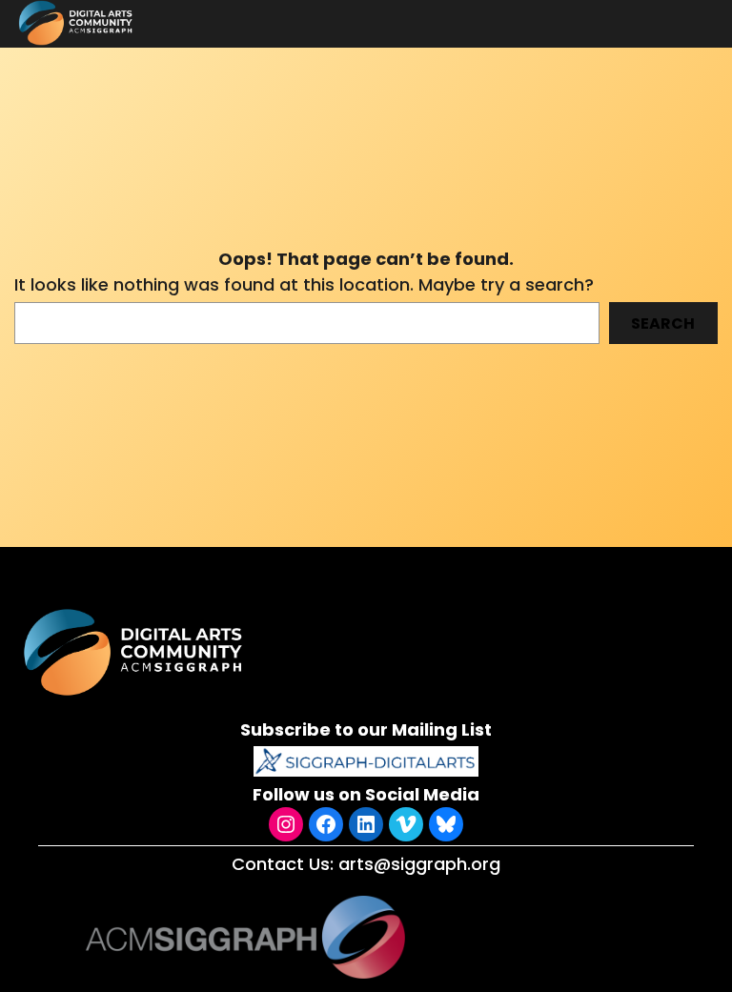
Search (663, 323)
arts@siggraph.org (419, 864)
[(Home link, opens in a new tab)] (135, 652)
